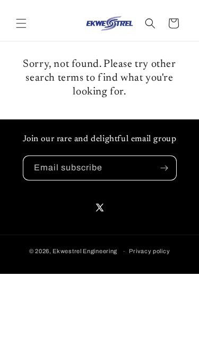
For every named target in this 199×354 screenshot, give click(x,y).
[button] (21, 23)
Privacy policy (149, 251)
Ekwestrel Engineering (85, 251)
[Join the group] (164, 168)
